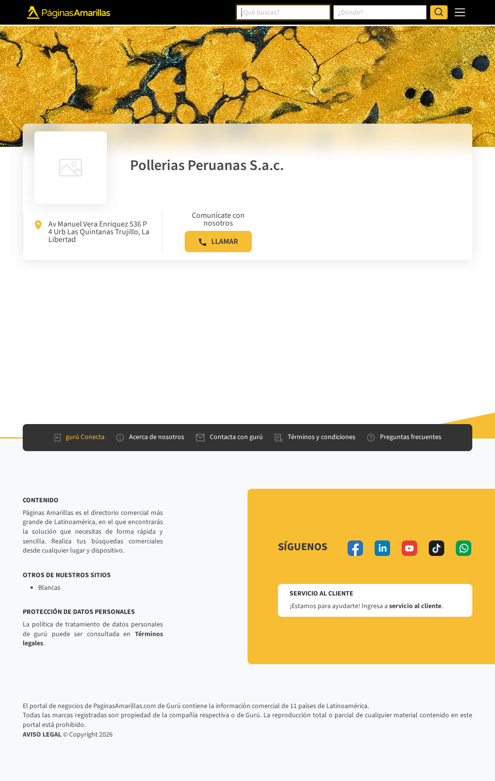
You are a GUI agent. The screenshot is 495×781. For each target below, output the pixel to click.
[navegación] (460, 12)
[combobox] (283, 12)
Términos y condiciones (321, 437)
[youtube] (409, 548)
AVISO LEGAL (42, 734)
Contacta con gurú (236, 437)
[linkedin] (382, 548)
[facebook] (355, 548)
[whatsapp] (463, 548)
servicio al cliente (415, 606)
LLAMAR (224, 241)
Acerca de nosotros (156, 437)
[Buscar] (439, 12)
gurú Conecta (85, 437)
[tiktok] (436, 548)
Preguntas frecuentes (410, 437)
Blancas (49, 588)
